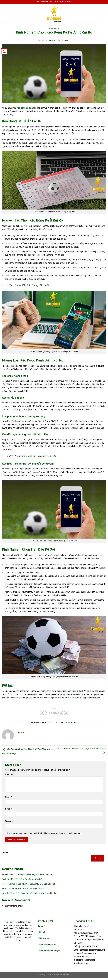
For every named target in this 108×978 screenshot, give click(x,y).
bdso (77, 697)
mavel (67, 40)
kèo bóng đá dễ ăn (25, 108)
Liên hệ (41, 932)
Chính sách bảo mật (47, 944)
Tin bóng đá (54, 28)
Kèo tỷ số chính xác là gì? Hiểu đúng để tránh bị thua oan (27, 874)
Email (8, 809)
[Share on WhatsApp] (42, 713)
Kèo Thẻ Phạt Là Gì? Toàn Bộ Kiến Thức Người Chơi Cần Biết (29, 893)
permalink (73, 722)
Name (8, 797)
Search (5, 852)
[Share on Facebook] (47, 713)
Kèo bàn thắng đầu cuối (35, 285)
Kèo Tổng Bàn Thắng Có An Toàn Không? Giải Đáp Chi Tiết (28, 884)
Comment (10, 774)
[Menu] (3, 14)
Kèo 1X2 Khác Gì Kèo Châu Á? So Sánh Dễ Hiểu (23, 888)
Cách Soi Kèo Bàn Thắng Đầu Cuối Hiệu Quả (22, 879)
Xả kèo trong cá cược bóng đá (39, 456)
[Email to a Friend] (56, 713)
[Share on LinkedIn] (66, 713)
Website (9, 821)
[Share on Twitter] (51, 713)
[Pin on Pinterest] (61, 713)
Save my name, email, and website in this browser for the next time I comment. (45, 833)
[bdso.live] (54, 14)
